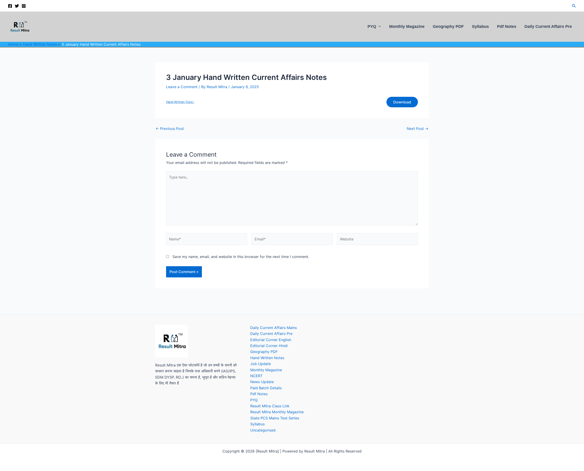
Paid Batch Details (266, 388)
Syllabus (480, 26)
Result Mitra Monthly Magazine (277, 412)
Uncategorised (263, 430)
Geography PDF (448, 26)
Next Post (417, 128)
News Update (262, 381)
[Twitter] (17, 6)
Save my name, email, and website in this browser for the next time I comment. (240, 256)
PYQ (372, 26)
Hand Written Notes (267, 357)
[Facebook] (10, 6)
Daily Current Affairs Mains (273, 327)
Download (402, 102)
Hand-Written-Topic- (180, 102)
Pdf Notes (506, 26)
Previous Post (170, 128)
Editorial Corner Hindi (269, 345)
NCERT (256, 376)
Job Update (260, 363)
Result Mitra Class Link (269, 406)
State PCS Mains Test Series (274, 418)
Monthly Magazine (407, 26)
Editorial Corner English (270, 339)
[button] (574, 6)
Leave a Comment (182, 86)
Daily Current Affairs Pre (548, 26)
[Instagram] (24, 6)
